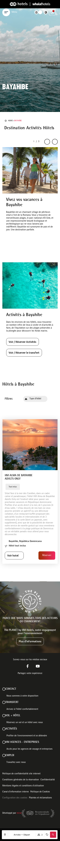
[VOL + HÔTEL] (3, 715)
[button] (53, 835)
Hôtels (48, 128)
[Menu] (6, 12)
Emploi (9, 755)
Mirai (19, 813)
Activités (34, 128)
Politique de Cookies (40, 792)
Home (10, 121)
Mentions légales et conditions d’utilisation (23, 786)
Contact (10, 689)
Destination (14, 128)
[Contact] (3, 689)
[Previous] (47, 142)
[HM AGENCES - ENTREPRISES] (3, 742)
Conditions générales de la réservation (20, 780)
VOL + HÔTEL (12, 715)
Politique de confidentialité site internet (21, 774)
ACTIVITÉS (11, 729)
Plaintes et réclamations (40, 798)
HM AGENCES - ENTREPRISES (22, 742)
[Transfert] (3, 702)
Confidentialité (47, 780)
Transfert (11, 702)
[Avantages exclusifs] (52, 12)
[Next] (55, 142)
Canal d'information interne (15, 792)
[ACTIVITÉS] (3, 728)
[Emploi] (3, 755)
